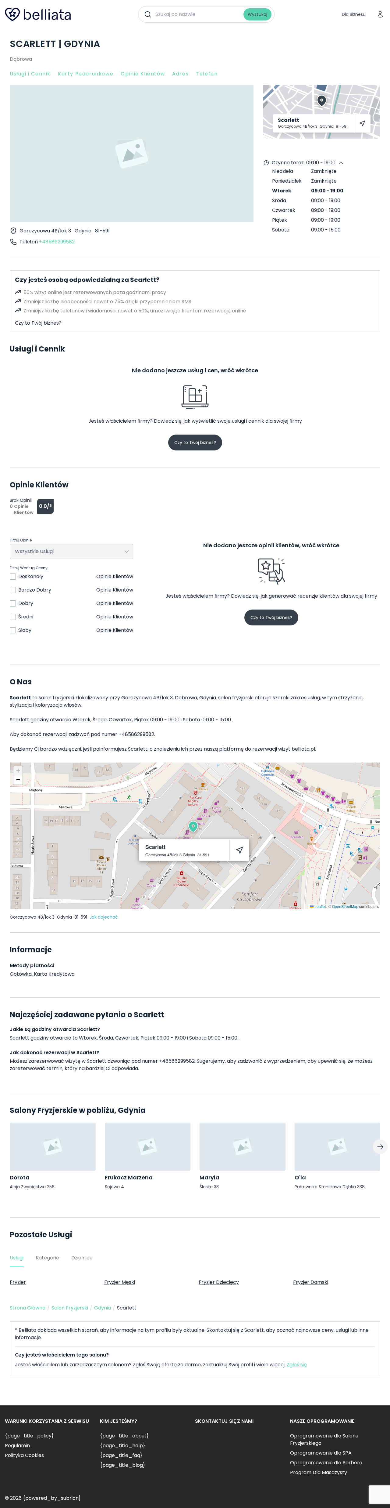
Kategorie (47, 1257)
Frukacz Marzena (129, 1177)
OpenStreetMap (345, 906)
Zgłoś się (297, 1364)
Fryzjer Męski (119, 1282)
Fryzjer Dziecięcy (219, 1282)
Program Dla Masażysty (318, 1472)
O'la (300, 1177)
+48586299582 (57, 241)
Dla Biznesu (354, 14)
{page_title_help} (122, 1445)
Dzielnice (82, 1257)
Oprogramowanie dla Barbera (326, 1462)
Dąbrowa (21, 59)
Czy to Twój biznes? (38, 322)
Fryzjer (18, 1282)
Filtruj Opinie (21, 540)
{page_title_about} (124, 1435)
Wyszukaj (257, 14)
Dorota (20, 1177)
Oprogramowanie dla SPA (321, 1452)
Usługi (16, 1257)
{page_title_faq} (121, 1455)
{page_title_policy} (29, 1435)
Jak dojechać (104, 917)
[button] (193, 826)
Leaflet (320, 906)
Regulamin (17, 1445)
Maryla (209, 1177)
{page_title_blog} (122, 1465)
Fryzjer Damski (310, 1282)
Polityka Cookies (24, 1455)
